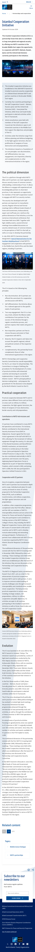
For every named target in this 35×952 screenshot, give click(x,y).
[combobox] (29, 2)
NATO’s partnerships (16, 855)
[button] (29, 2)
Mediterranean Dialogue (18, 847)
